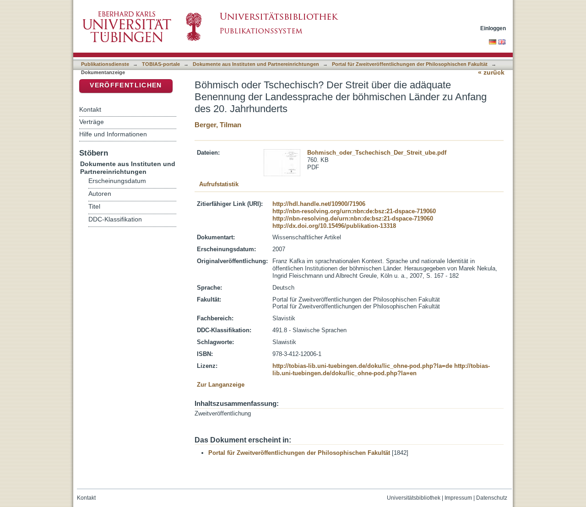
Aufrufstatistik (219, 184)
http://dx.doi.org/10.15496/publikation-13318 (334, 225)
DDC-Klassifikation (115, 219)
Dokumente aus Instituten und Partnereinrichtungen (256, 64)
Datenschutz (491, 498)
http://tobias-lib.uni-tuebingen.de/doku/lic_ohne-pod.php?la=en (381, 369)
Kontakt (90, 109)
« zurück (491, 72)
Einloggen (493, 28)
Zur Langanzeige (220, 384)
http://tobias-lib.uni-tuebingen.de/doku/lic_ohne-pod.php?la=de (362, 365)
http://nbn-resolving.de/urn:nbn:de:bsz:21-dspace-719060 (352, 218)
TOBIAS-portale (161, 64)
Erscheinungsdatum (117, 181)
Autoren (99, 193)
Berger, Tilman (218, 125)
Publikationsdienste (105, 64)
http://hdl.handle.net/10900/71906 (318, 203)
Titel (94, 206)
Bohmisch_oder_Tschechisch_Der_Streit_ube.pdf (376, 152)
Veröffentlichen (126, 85)
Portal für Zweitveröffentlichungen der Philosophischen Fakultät (410, 64)
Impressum (458, 498)
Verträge (91, 121)
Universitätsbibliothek (413, 498)
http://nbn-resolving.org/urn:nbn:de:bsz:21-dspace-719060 (354, 211)
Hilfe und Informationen (113, 134)
